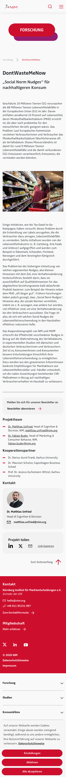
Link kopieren (46, 546)
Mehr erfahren (11, 629)
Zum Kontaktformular (16, 612)
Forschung (8, 59)
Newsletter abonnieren (21, 408)
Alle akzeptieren (32, 771)
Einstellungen (32, 753)
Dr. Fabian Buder (18, 436)
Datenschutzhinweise (16, 660)
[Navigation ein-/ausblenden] (61, 6)
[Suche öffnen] (50, 6)
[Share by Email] (30, 546)
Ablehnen (32, 762)
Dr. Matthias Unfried (20, 426)
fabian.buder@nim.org (22, 443)
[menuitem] (50, 6)
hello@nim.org (16, 600)
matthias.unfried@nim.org (41, 430)
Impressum (9, 665)
